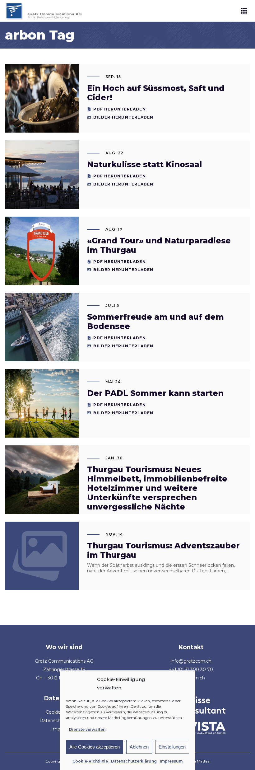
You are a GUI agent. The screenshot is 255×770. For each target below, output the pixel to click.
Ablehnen (139, 746)
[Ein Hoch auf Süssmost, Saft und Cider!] (41, 98)
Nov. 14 (114, 534)
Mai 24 (113, 381)
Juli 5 (112, 305)
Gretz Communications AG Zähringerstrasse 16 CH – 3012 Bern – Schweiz (64, 669)
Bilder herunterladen (123, 117)
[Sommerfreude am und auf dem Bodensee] (41, 327)
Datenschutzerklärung (134, 761)
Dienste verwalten (87, 729)
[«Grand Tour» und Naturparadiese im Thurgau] (41, 251)
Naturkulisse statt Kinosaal (144, 164)
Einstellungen (172, 746)
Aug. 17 (114, 229)
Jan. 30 (114, 458)
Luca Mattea (198, 761)
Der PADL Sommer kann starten (155, 393)
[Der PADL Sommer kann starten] (41, 403)
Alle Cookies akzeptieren (94, 746)
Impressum (171, 761)
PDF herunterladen (119, 109)
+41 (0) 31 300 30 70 (191, 669)
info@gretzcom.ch (191, 661)
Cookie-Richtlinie (90, 761)
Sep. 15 (113, 76)
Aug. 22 (114, 153)
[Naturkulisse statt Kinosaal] (41, 174)
